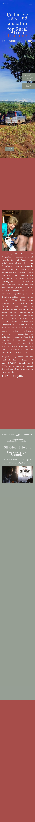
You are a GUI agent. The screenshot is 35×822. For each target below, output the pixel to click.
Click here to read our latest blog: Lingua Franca (28, 77)
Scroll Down (28, 86)
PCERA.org (5, 4)
